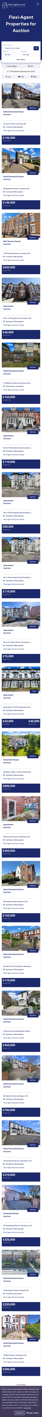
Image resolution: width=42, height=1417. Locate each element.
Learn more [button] (27, 1408)
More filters (21, 59)
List (9, 77)
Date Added (12, 66)
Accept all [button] (19, 1413)
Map (34, 77)
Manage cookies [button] (32, 1413)
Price (31, 66)
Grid (22, 77)
